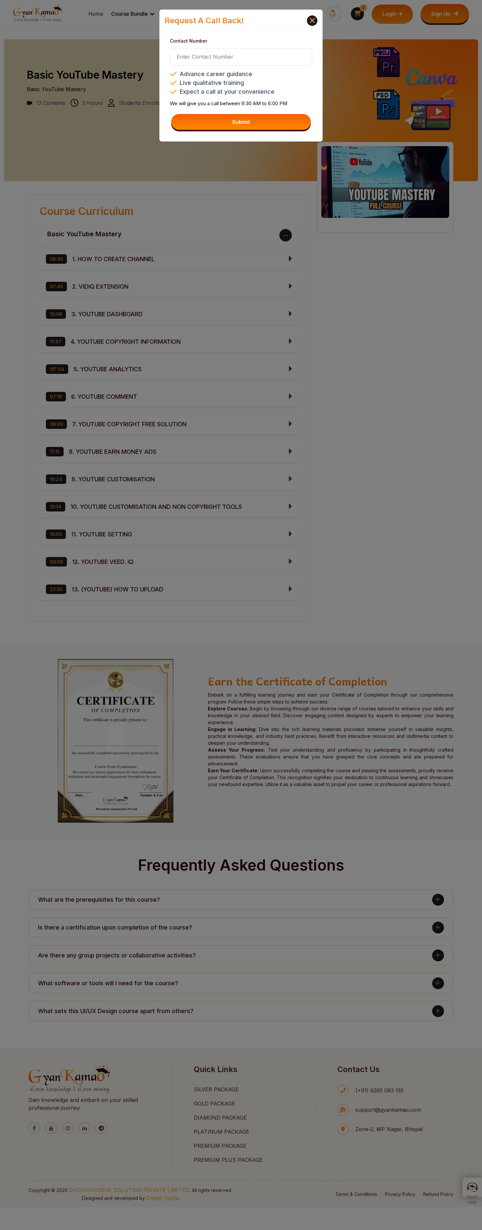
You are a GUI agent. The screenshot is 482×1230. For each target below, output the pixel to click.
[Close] (312, 20)
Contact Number (188, 41)
